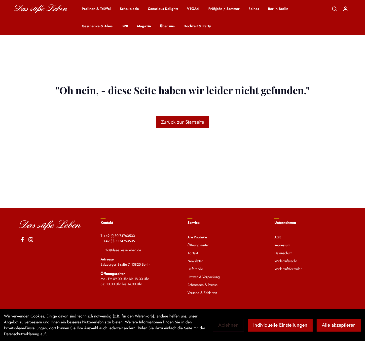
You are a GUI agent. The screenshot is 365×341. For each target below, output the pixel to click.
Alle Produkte (197, 237)
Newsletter (195, 260)
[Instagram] (31, 240)
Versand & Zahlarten (202, 292)
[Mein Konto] (345, 9)
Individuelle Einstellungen (280, 325)
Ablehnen (228, 325)
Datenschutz (283, 253)
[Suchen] (334, 9)
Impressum (282, 245)
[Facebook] (22, 240)
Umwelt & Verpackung (203, 276)
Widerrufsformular (288, 268)
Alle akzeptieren (339, 325)
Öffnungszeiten (198, 245)
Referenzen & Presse (202, 284)
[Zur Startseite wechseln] (40, 8)
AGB (277, 237)
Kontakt (192, 253)
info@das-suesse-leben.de (122, 250)
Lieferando (195, 268)
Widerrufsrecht (285, 260)
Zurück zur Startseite (182, 122)
